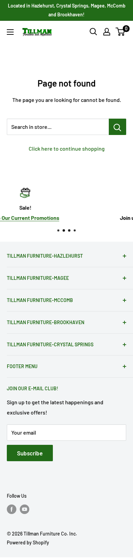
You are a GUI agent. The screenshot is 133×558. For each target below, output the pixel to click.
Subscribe (30, 453)
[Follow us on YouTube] (24, 509)
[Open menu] (10, 32)
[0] (120, 32)
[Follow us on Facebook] (11, 509)
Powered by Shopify (28, 542)
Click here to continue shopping (67, 148)
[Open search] (93, 31)
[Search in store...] (117, 127)
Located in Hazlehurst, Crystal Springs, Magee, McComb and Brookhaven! (66, 10)
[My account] (106, 31)
